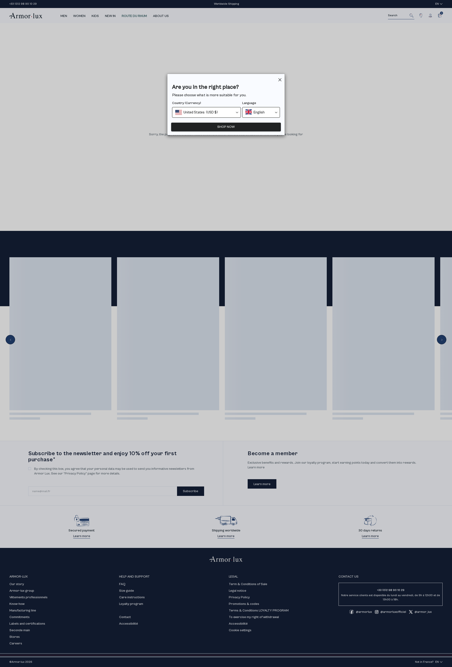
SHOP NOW (226, 127)
